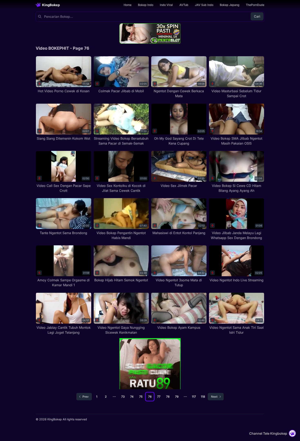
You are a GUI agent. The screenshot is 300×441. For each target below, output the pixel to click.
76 (150, 396)
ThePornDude (255, 5)
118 (203, 396)
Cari (257, 16)
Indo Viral (166, 5)
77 (158, 396)
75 (140, 396)
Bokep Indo (145, 5)
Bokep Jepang (229, 5)
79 (177, 396)
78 (168, 396)
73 (123, 396)
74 (131, 396)
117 (194, 396)
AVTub (183, 5)
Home (127, 5)
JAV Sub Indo (204, 5)
